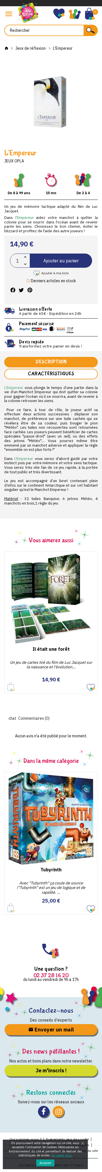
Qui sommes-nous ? (25, 1139)
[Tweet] (21, 290)
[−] (25, 264)
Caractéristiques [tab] (51, 374)
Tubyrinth (51, 869)
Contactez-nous (51, 1010)
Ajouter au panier (61, 260)
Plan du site (89, 1150)
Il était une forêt (51, 649)
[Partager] (13, 290)
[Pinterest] (30, 290)
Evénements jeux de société (67, 1139)
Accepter (45, 1163)
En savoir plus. (62, 1155)
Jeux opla (14, 161)
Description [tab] (51, 362)
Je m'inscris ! (51, 1070)
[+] (25, 257)
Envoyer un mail (53, 1029)
